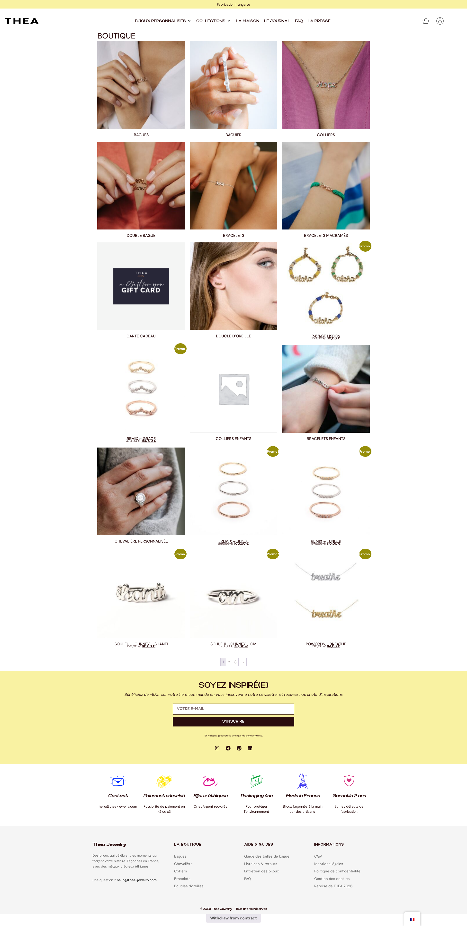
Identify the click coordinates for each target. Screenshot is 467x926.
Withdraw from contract (233, 918)
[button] (163, 21)
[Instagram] (217, 748)
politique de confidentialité (247, 735)
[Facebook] (228, 748)
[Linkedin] (250, 748)
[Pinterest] (239, 748)
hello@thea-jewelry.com (137, 880)
